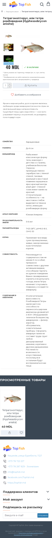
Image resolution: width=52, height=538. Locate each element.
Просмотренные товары (22, 380)
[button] (8, 32)
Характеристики (18, 132)
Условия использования (23, 535)
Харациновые (12, 11)
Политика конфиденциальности (30, 533)
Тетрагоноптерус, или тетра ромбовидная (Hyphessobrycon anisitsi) (12, 416)
